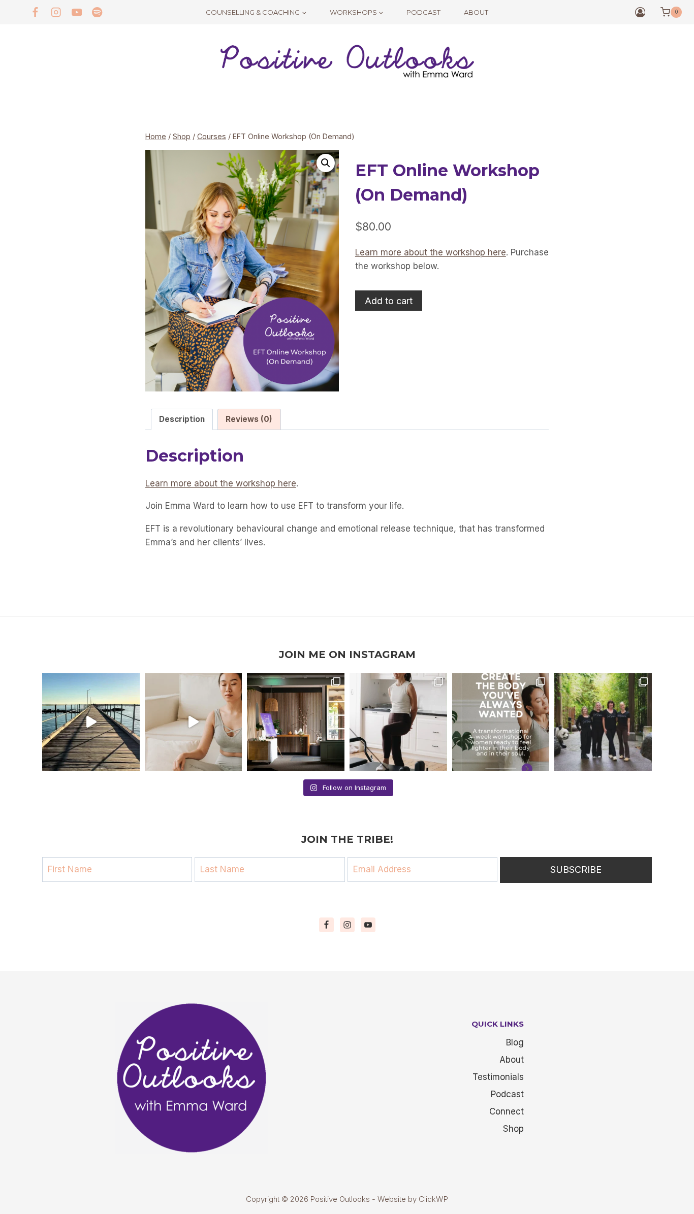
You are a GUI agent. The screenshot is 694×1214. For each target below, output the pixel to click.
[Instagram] (56, 12)
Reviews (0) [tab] (249, 419)
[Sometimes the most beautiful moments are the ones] (603, 722)
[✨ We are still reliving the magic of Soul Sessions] (295, 722)
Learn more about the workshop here (430, 252)
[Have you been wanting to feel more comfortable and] (501, 722)
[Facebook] (35, 12)
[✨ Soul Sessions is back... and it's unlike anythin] (398, 722)
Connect (506, 1111)
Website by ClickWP (412, 1199)
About (476, 12)
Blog (515, 1042)
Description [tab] (182, 419)
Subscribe (576, 869)
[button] (326, 163)
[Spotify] (97, 12)
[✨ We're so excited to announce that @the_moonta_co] (91, 722)
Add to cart (389, 301)
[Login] (640, 12)
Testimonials (498, 1077)
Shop (513, 1129)
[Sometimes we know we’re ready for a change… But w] (193, 722)
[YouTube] (77, 12)
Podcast (423, 12)
